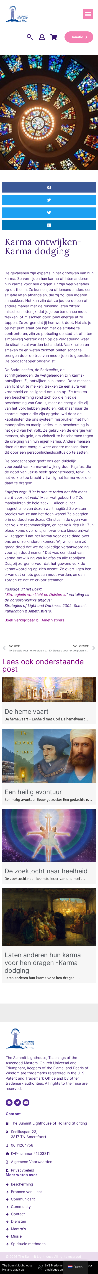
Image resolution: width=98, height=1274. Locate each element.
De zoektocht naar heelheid (46, 871)
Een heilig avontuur (33, 792)
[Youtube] (26, 1102)
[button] (88, 14)
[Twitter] (17, 1102)
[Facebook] (9, 1102)
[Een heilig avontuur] (49, 781)
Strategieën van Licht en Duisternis (36, 594)
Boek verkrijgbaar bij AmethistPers (34, 620)
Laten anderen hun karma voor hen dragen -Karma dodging (43, 962)
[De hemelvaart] (49, 701)
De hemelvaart (27, 711)
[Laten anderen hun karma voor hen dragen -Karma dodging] (49, 944)
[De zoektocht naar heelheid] (49, 860)
